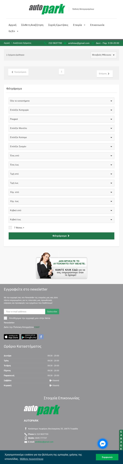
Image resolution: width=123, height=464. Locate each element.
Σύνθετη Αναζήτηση (32, 24)
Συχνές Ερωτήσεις (58, 24)
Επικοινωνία (97, 24)
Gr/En (12, 31)
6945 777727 (41, 438)
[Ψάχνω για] (61, 265)
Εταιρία (77, 24)
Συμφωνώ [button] (107, 457)
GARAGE (121, 442)
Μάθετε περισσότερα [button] (31, 459)
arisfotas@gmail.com (79, 43)
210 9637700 (55, 43)
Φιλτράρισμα (60, 235)
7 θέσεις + (19, 227)
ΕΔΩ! (37, 327)
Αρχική (12, 24)
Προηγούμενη (20, 72)
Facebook (41, 336)
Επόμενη (103, 74)
